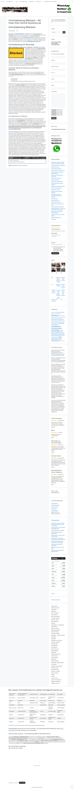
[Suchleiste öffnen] (72, 1)
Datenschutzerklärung (55, 599)
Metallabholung (56, 323)
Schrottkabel (61, 330)
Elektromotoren (53, 318)
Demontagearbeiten (24, 61)
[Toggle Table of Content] (16, 31)
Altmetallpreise (59, 313)
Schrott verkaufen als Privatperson (58, 165)
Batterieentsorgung (55, 179)
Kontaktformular (29, 40)
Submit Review (55, 253)
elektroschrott (57, 318)
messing (52, 323)
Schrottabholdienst (20, 33)
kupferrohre (56, 322)
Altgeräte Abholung (55, 200)
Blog (16, 1)
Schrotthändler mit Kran (56, 202)
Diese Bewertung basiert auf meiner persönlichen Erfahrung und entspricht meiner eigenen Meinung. (59, 248)
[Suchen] (64, 32)
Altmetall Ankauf (54, 506)
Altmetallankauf (42, 99)
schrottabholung (56, 326)
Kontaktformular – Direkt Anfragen (50, 1)
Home (52, 19)
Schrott (20, 36)
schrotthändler (55, 330)
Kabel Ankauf (54, 508)
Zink (15, 97)
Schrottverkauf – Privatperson (13, 782)
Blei (17, 97)
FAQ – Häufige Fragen (23, 1)
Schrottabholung (9, 1)
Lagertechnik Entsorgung (56, 168)
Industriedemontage (55, 505)
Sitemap (53, 593)
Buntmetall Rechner (55, 166)
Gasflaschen (53, 400)
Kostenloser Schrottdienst (56, 187)
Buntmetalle (15, 47)
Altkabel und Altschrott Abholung (58, 186)
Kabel (34, 81)
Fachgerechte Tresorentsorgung (57, 319)
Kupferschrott (11, 112)
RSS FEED (56, 520)
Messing (25, 47)
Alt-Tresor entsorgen (60, 312)
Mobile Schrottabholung (56, 217)
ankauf (64, 315)
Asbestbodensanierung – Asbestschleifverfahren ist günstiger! (56, 195)
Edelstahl (36, 47)
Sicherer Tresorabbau (55, 331)
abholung (52, 312)
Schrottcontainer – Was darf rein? (58, 170)
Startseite (3, 1)
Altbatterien (52, 313)
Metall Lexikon (38, 1)
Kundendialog (31, 1)
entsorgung (61, 318)
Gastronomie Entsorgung (56, 178)
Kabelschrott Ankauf (55, 189)
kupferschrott (60, 322)
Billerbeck (38, 41)
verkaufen (61, 340)
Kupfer (21, 47)
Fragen (18, 153)
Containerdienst (54, 198)
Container (38, 73)
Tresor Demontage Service (56, 335)
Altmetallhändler (17, 104)
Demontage (53, 219)
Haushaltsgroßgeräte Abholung (57, 206)
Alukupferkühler (60, 315)
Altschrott (54, 315)
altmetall (55, 313)
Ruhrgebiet (11, 129)
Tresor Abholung (61, 334)
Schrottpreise (25, 95)
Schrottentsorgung (28, 37)
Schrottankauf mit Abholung (57, 181)
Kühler (63, 322)
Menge (13, 122)
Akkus (55, 312)
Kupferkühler (53, 322)
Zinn (64, 340)
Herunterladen (22, 782)
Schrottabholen (54, 375)
